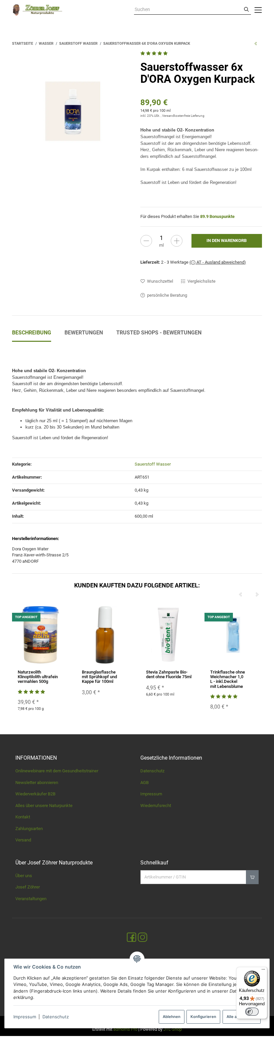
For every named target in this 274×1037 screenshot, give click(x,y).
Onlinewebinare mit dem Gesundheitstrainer (56, 770)
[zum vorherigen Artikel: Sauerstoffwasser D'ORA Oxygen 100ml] (255, 43)
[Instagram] (142, 937)
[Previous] (241, 595)
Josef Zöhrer (27, 886)
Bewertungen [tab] (83, 332)
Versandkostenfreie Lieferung (183, 115)
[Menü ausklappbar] (258, 10)
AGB (144, 782)
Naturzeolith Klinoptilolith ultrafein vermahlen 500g (38, 677)
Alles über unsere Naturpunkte (44, 805)
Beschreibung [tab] (31, 332)
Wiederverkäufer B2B (35, 793)
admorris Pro (125, 1029)
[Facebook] (131, 937)
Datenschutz (55, 1016)
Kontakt (22, 816)
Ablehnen (171, 1016)
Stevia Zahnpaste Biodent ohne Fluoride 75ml (168, 674)
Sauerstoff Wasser (153, 464)
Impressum (24, 1016)
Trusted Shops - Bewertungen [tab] (158, 332)
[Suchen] (246, 9)
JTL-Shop (172, 1029)
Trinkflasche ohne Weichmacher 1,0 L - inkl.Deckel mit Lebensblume (227, 679)
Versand (23, 839)
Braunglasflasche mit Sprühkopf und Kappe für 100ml (99, 677)
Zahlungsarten (29, 828)
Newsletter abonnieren (36, 782)
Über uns (23, 875)
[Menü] (263, 971)
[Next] (257, 595)
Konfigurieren (203, 1016)
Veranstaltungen (30, 898)
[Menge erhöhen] (176, 241)
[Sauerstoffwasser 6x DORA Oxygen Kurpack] (73, 111)
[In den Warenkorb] (252, 877)
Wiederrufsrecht (155, 805)
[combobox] (188, 9)
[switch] (252, 1012)
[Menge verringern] (146, 241)
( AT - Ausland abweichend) (217, 262)
